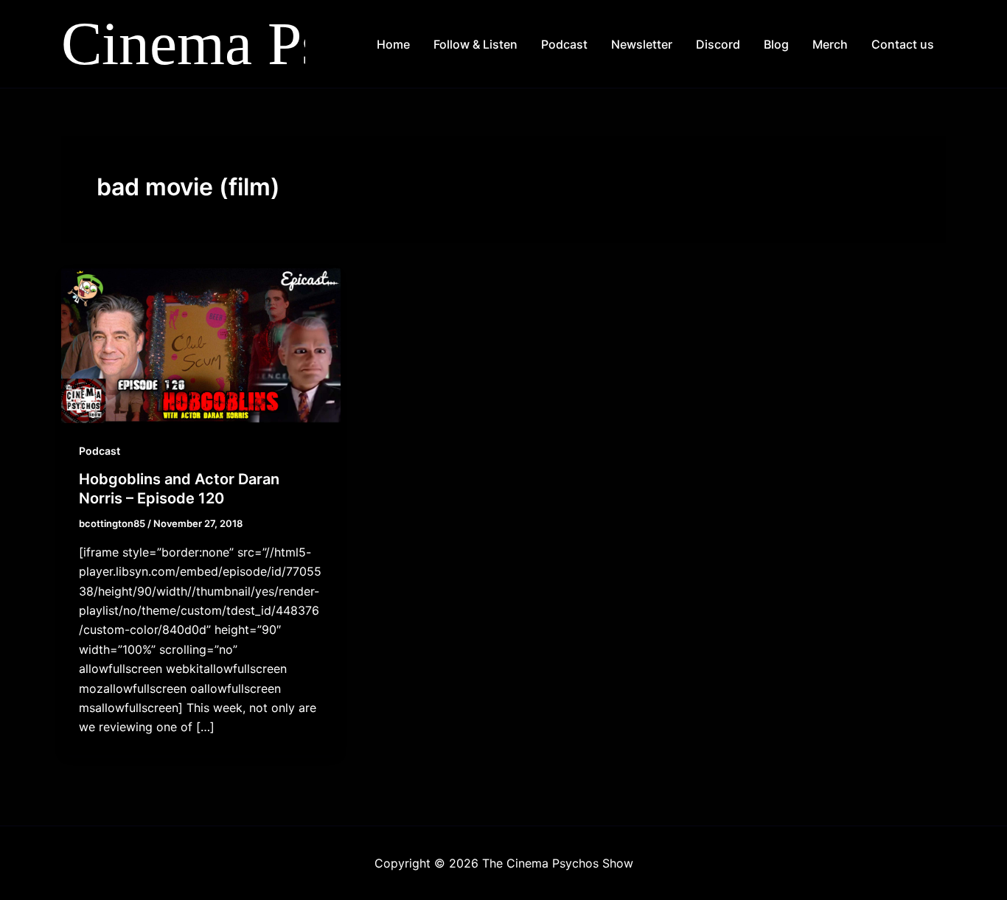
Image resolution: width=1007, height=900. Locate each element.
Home (393, 44)
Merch (830, 44)
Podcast (564, 44)
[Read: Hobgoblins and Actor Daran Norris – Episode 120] (201, 343)
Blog (776, 44)
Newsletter (641, 44)
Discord (718, 44)
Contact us (902, 44)
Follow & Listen (475, 44)
